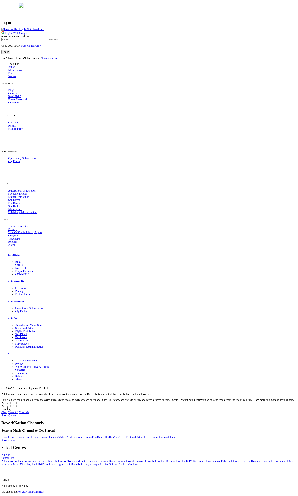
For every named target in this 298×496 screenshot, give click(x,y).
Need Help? (14, 96)
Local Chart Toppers (37, 437)
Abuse (11, 244)
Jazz (3, 464)
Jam (291, 461)
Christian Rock (107, 461)
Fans (10, 73)
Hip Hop (245, 461)
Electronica (199, 461)
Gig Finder (14, 161)
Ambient (18, 461)
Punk (35, 464)
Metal (16, 464)
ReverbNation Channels (30, 491)
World (138, 464)
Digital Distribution (18, 196)
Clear (4, 412)
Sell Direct (14, 199)
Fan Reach (14, 203)
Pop (29, 464)
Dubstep (180, 461)
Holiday (255, 461)
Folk (223, 461)
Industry (16, 70)
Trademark (14, 238)
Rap (53, 464)
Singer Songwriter (94, 464)
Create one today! (52, 57)
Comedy (149, 461)
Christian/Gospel (125, 461)
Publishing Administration (22, 212)
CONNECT (15, 102)
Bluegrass (42, 461)
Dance (172, 461)
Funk (229, 461)
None (9, 454)
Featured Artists (134, 437)
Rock (68, 464)
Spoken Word (126, 464)
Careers (12, 93)
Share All (13, 412)
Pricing (12, 125)
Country (159, 461)
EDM (189, 461)
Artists (11, 66)
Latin (9, 464)
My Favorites (151, 437)
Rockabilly (77, 464)
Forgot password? (31, 45)
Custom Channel (168, 437)
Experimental (213, 461)
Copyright (13, 235)
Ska (106, 464)
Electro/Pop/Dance (94, 437)
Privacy (12, 229)
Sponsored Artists (17, 193)
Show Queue (8, 415)
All (3, 454)
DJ (166, 461)
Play (12, 457)
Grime (236, 461)
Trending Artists (57, 437)
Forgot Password (17, 99)
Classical (139, 461)
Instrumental (281, 461)
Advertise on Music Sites (22, 190)
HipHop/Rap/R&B (115, 437)
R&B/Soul (44, 464)
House (264, 461)
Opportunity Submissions (22, 158)
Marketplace (15, 209)
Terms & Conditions (19, 226)
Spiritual (113, 464)
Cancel (5, 457)
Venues (12, 76)
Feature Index (15, 128)
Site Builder (14, 206)
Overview (13, 122)
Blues (51, 461)
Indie (271, 461)
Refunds (12, 241)
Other (23, 464)
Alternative (7, 461)
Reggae (60, 464)
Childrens (92, 461)
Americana (30, 461)
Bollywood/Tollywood (67, 461)
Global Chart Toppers (13, 437)
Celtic (83, 461)
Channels (24, 412)
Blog (11, 90)
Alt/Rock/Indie (75, 437)
